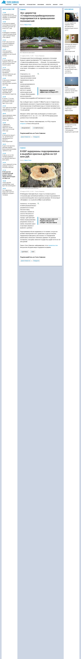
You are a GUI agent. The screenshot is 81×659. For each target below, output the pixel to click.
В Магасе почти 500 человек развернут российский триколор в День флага (9, 157)
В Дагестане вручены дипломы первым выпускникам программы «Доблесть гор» (9, 148)
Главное (23, 9)
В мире (15, 4)
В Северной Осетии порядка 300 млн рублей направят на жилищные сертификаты (9, 16)
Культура (48, 4)
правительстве (53, 245)
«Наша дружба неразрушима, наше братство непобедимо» (9, 184)
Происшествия (31, 4)
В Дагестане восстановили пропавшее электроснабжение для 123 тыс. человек (9, 72)
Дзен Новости (25, 137)
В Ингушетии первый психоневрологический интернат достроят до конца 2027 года (9, 26)
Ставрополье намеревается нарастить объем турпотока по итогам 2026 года (8, 127)
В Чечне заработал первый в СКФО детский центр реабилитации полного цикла (9, 62)
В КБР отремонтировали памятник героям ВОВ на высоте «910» (71, 89)
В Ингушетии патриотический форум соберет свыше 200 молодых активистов (8, 175)
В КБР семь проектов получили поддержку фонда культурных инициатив (8, 44)
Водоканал (26, 128)
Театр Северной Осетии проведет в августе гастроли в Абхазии (9, 165)
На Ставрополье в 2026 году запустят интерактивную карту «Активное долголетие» (71, 69)
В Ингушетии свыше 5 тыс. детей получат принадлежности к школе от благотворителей (8, 138)
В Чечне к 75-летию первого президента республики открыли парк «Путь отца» (8, 101)
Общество (22, 4)
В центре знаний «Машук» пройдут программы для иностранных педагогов (9, 91)
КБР (33, 251)
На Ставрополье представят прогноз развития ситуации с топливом (8, 192)
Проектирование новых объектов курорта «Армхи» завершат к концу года (9, 117)
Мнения (55, 4)
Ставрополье (38, 128)
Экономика (40, 4)
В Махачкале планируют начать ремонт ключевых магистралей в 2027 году (9, 82)
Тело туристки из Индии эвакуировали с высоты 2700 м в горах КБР (9, 109)
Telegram (36, 137)
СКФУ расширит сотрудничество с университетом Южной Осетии (9, 53)
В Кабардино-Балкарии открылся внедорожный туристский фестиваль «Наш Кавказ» (9, 35)
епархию (23, 123)
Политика (8, 4)
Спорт (61, 4)
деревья (25, 251)
